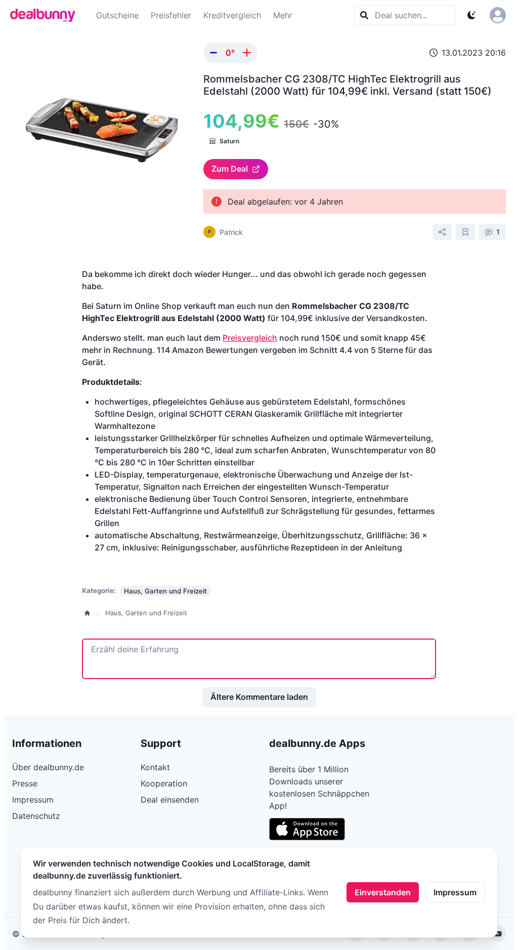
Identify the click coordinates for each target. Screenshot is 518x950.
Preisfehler (171, 15)
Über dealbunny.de (48, 767)
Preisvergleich (250, 338)
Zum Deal (229, 169)
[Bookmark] (465, 232)
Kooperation (164, 783)
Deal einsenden (170, 800)
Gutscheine (117, 15)
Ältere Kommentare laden (259, 697)
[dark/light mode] (471, 15)
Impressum (455, 892)
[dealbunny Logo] (46, 15)
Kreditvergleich (232, 15)
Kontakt (155, 767)
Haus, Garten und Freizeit (146, 613)
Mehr (282, 15)
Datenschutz (36, 816)
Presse (24, 783)
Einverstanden (383, 892)
